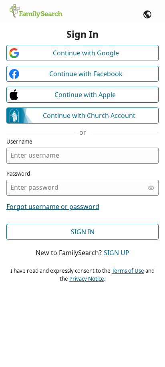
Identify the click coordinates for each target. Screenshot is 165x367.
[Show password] (151, 188)
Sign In (83, 231)
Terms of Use (128, 270)
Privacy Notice (86, 278)
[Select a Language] (147, 14)
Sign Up (116, 252)
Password (18, 173)
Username (19, 141)
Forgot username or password (52, 206)
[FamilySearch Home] (36, 11)
